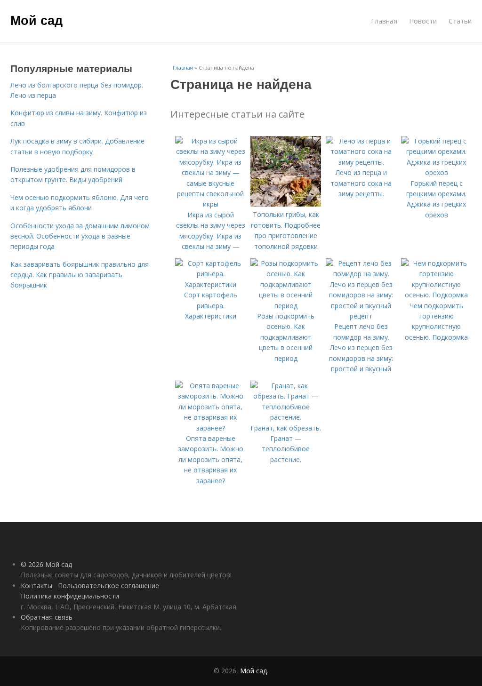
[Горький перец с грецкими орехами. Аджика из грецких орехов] (436, 172)
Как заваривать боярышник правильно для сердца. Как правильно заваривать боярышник (79, 275)
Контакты (36, 585)
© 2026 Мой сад (46, 564)
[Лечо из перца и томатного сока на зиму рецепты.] (361, 162)
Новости (423, 20)
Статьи (460, 20)
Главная (384, 20)
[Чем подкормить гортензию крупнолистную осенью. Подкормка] (436, 294)
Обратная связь (46, 617)
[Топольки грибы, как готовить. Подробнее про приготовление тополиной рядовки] (285, 203)
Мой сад (36, 20)
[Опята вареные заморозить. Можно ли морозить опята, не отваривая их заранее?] (210, 427)
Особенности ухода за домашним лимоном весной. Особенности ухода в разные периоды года (80, 236)
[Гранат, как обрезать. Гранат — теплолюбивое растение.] (285, 417)
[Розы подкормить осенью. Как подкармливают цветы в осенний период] (285, 305)
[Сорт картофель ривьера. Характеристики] (210, 284)
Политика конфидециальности (70, 595)
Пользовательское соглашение (108, 585)
